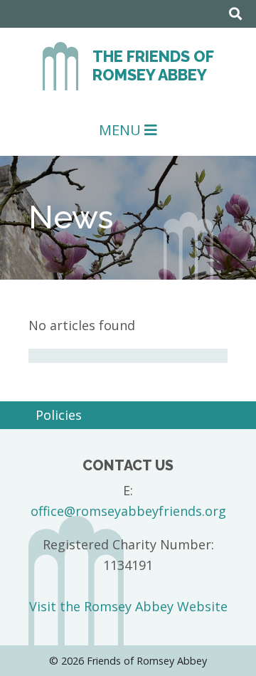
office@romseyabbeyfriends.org (128, 510)
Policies (59, 414)
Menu (121, 129)
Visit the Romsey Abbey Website (128, 606)
